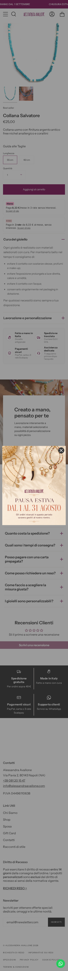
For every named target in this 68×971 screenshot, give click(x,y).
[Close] (61, 450)
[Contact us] (60, 963)
